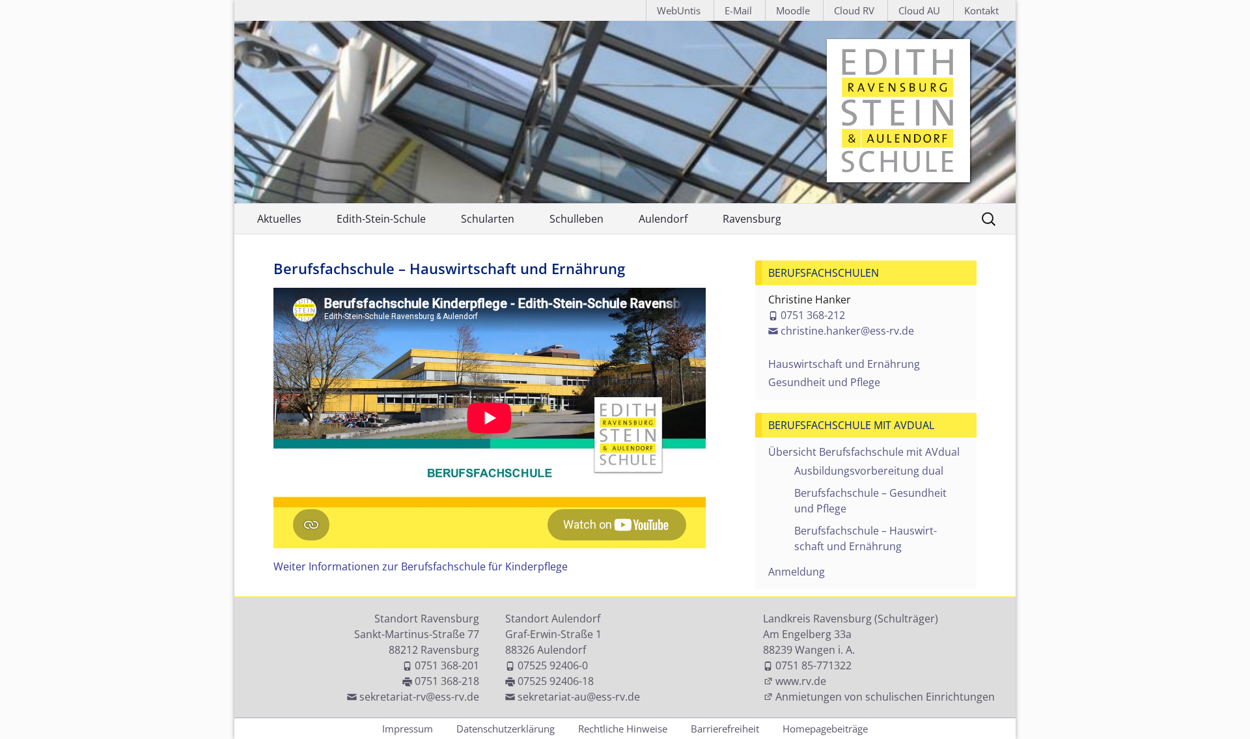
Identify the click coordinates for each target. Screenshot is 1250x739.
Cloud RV (854, 10)
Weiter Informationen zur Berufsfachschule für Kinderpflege (420, 566)
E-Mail (738, 10)
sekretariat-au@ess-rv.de (579, 697)
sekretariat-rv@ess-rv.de (419, 697)
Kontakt (981, 10)
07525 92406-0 (553, 665)
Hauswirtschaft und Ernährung (844, 364)
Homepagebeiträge (825, 728)
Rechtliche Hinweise (622, 728)
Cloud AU (919, 10)
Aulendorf (663, 219)
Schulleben (576, 219)
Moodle (793, 10)
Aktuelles (279, 219)
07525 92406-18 (556, 681)
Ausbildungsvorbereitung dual (868, 471)
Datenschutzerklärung (505, 728)
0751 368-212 (813, 315)
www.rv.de (800, 681)
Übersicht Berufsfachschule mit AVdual (864, 452)
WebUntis (679, 10)
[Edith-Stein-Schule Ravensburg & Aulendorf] (625, 112)
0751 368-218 (447, 681)
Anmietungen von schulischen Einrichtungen (885, 697)
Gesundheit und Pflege (824, 382)
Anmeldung (796, 572)
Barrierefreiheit (725, 728)
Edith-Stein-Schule (381, 219)
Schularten (487, 219)
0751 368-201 (447, 665)
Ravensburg (752, 219)
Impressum (407, 728)
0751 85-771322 (813, 665)
